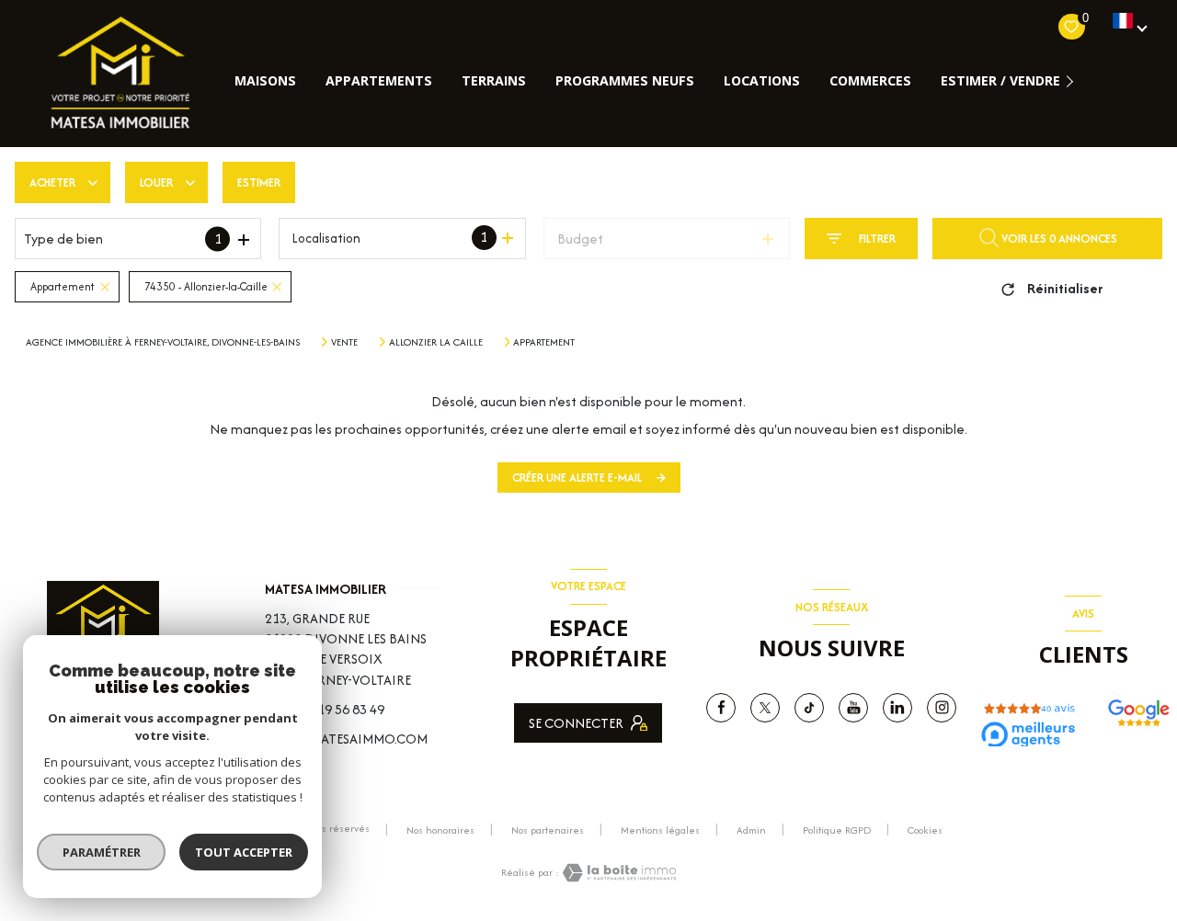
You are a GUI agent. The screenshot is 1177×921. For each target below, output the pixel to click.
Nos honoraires (440, 830)
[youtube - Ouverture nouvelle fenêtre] (853, 707)
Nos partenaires (547, 830)
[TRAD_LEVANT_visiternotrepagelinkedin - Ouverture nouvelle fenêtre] (897, 707)
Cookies (925, 830)
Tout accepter (243, 852)
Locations (762, 80)
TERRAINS (494, 80)
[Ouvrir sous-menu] (1073, 80)
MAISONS (265, 80)
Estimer (258, 182)
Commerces (870, 80)
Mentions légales (660, 830)
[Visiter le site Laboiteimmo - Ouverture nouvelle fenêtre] (618, 872)
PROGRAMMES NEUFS (624, 80)
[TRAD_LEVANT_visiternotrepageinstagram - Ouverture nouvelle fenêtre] (941, 707)
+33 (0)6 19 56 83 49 (324, 709)
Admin (751, 830)
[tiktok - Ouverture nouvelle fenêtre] (809, 707)
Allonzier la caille (436, 341)
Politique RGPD (837, 830)
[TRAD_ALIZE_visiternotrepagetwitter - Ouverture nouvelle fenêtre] (765, 707)
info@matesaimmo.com (346, 738)
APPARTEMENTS (379, 80)
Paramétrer (102, 852)
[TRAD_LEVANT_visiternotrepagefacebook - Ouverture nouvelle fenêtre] (721, 707)
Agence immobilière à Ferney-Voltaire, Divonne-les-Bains (163, 342)
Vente (344, 341)
